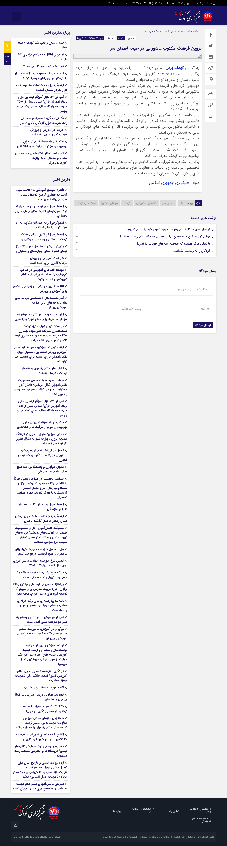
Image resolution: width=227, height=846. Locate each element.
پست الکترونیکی (131, 308)
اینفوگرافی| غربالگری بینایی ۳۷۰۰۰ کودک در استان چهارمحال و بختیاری (44, 237)
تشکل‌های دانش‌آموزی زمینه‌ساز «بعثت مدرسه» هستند (44, 371)
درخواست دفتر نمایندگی (201, 819)
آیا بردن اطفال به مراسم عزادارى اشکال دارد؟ (40, 57)
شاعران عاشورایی (146, 203)
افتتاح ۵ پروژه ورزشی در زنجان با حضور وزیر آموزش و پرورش (40, 288)
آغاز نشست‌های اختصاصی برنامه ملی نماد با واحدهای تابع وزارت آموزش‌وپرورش (41, 158)
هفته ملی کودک (86, 203)
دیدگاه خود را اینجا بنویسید (193, 289)
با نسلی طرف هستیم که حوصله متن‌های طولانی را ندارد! (173, 243)
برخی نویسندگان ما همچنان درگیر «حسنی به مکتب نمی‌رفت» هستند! (165, 236)
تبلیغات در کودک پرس (143, 810)
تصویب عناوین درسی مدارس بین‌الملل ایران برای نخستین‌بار (40, 697)
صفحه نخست (191, 31)
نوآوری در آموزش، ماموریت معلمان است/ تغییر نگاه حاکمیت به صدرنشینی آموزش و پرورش (42, 634)
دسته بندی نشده (173, 31)
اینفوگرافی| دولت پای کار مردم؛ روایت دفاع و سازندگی (41, 507)
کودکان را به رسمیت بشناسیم (191, 250)
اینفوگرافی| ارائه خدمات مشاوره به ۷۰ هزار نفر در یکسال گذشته (41, 87)
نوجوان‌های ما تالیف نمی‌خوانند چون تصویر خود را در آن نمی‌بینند (167, 229)
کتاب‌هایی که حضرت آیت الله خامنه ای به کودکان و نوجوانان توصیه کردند (40, 76)
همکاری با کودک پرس (200, 810)
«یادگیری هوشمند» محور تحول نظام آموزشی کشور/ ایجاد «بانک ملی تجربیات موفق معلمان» (41, 676)
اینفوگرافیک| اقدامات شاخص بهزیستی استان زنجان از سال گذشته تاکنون (41, 518)
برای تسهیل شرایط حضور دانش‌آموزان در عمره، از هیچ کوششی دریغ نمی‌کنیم (41, 551)
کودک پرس (174, 68)
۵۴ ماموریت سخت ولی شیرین (43, 687)
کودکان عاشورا (109, 203)
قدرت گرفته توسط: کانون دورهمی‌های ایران (37, 837)
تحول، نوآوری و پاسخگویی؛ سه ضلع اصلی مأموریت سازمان (42, 469)
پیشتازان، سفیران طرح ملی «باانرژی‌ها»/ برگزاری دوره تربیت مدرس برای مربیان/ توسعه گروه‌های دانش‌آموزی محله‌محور (40, 589)
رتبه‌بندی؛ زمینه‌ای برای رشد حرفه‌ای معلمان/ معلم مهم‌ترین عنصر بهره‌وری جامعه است (42, 605)
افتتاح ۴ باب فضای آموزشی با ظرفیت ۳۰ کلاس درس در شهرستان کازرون (41, 737)
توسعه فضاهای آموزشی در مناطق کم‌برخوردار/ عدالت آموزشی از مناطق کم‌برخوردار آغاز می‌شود (43, 274)
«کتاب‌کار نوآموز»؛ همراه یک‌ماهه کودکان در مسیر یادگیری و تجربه (44, 709)
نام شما (205, 308)
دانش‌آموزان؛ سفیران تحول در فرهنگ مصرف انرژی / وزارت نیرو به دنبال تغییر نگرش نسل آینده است (41, 439)
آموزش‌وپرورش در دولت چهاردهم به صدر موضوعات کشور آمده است (41, 619)
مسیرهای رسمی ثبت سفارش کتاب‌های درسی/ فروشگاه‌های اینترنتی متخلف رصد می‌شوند (40, 751)
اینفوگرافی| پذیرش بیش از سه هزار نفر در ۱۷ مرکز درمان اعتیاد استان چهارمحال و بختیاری (40, 211)
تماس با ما (173, 811)
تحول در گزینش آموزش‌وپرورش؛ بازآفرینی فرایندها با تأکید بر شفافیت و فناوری (42, 455)
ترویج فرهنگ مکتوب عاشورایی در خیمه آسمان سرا (155, 48)
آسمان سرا (168, 203)
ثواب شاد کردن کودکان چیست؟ (43, 66)
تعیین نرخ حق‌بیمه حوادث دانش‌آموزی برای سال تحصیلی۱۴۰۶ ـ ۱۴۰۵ (40, 563)
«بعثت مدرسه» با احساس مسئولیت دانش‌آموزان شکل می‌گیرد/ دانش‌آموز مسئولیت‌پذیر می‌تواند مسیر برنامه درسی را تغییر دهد (40, 387)
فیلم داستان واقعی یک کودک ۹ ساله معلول (42, 45)
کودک (127, 203)
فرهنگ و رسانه (153, 31)
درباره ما (117, 811)
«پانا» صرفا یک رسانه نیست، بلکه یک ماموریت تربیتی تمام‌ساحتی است (41, 575)
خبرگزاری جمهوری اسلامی (169, 183)
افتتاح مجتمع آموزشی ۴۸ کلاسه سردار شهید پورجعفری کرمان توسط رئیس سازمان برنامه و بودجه (41, 195)
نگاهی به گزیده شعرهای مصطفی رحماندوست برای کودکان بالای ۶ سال (43, 120)
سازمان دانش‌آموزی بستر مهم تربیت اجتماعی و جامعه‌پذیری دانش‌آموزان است (40, 786)
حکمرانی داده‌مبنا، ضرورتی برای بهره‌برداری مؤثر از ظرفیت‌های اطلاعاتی (42, 144)
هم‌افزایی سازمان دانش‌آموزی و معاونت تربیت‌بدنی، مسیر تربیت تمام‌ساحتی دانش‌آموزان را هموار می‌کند (41, 723)
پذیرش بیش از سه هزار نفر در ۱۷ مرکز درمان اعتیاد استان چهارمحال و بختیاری (41, 248)
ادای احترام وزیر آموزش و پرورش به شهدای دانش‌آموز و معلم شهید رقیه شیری (40, 317)
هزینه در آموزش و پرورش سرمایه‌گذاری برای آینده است (48, 132)
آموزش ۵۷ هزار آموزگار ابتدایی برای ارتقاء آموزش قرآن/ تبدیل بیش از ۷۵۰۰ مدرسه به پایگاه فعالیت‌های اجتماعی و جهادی (42, 104)
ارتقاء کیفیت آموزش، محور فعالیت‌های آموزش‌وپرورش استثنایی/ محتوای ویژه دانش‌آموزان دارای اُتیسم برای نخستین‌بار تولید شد (40, 354)
